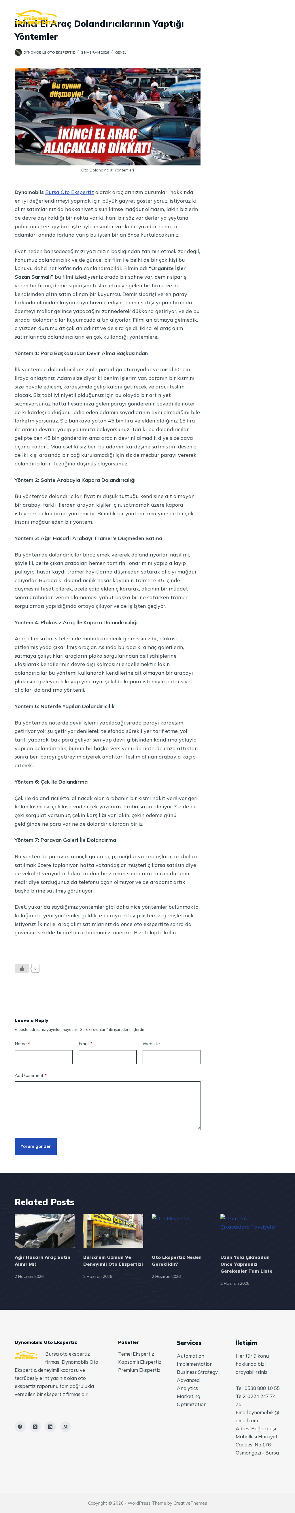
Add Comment (31, 1075)
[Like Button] (22, 968)
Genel (120, 52)
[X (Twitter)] (35, 1426)
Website (151, 1043)
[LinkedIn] (50, 1426)
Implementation (195, 1364)
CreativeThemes (190, 1503)
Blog (189, 17)
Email (85, 1043)
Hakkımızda (117, 17)
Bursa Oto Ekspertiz (69, 192)
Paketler (157, 17)
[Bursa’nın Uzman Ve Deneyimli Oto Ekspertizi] (113, 1231)
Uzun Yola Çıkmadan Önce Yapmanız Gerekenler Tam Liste (246, 1264)
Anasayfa (77, 17)
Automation (190, 1356)
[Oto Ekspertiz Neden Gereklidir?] (182, 1231)
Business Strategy (197, 1372)
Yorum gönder (35, 1146)
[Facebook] (20, 1426)
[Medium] (65, 1426)
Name (22, 1043)
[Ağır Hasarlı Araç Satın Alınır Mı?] (45, 1231)
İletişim (220, 17)
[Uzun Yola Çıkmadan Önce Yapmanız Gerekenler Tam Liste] (250, 1231)
